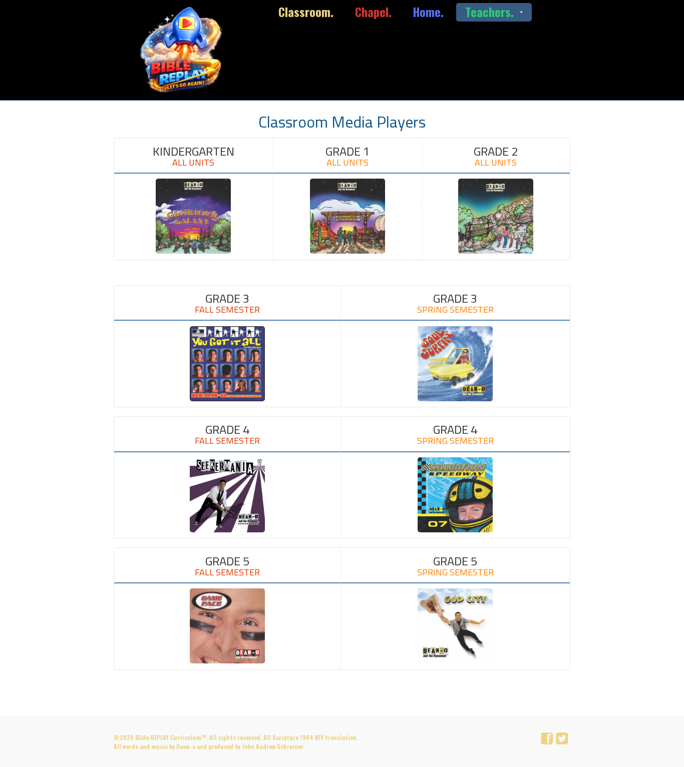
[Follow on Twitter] (563, 739)
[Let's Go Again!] (184, 50)
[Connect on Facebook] (548, 739)
